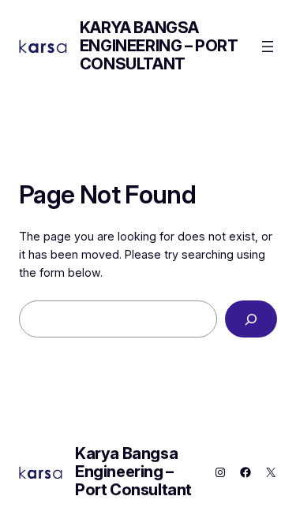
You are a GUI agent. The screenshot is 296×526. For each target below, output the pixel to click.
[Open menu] (267, 46)
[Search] (251, 319)
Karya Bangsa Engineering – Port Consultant (159, 45)
